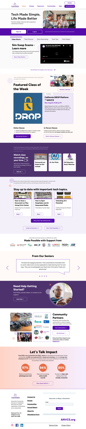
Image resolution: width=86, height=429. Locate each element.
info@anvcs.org (15, 414)
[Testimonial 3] (44, 276)
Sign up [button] (18, 132)
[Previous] (7, 268)
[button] (18, 32)
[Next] (79, 268)
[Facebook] (17, 425)
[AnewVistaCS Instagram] (12, 425)
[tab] (16, 39)
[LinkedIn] (21, 425)
